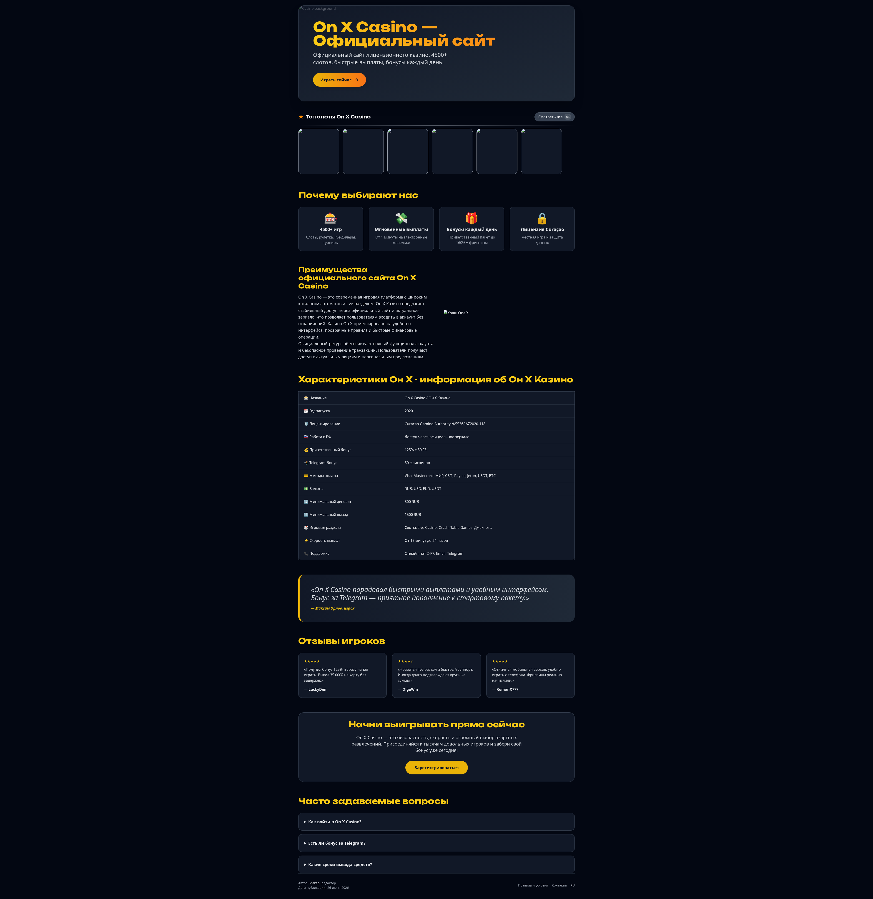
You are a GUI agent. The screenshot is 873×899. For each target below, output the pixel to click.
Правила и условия (533, 885)
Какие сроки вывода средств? (340, 864)
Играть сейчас (335, 80)
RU (572, 885)
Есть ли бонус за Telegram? (337, 843)
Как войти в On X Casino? (334, 821)
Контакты (559, 885)
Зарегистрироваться (436, 767)
